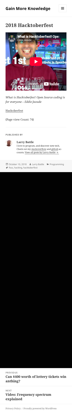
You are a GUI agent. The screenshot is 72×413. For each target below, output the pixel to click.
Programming (57, 164)
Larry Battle (38, 164)
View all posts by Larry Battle (40, 152)
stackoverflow (38, 149)
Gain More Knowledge (28, 8)
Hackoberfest (14, 110)
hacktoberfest (30, 167)
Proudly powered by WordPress (39, 408)
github (54, 149)
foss (11, 167)
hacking (18, 167)
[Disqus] (36, 218)
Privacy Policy (13, 408)
